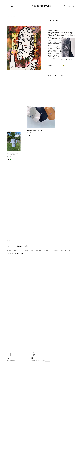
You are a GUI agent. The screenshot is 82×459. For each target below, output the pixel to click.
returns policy (47, 360)
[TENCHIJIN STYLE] (41, 6)
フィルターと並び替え (53, 76)
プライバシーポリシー (17, 253)
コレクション (13, 16)
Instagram (50, 65)
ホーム (8, 16)
